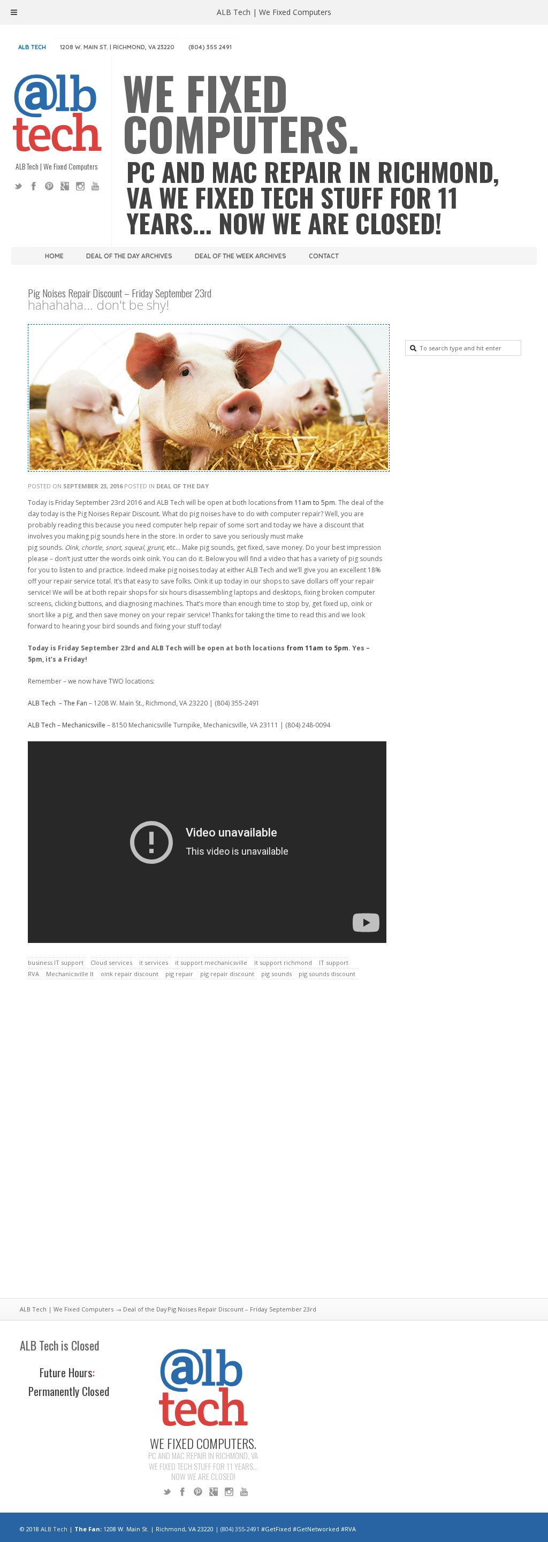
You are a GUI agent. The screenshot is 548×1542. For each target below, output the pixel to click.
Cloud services (111, 962)
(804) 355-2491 (240, 1529)
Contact (324, 256)
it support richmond (283, 962)
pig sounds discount (327, 974)
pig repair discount (227, 974)
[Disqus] (207, 1145)
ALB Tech (32, 47)
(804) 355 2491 (210, 47)
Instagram (80, 186)
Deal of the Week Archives (240, 256)
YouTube (96, 186)
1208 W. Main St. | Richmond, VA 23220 (117, 47)
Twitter (18, 186)
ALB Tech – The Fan (57, 703)
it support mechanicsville (211, 962)
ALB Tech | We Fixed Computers (66, 1309)
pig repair (179, 974)
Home (54, 256)
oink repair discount (129, 974)
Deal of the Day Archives (129, 256)
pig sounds (276, 974)
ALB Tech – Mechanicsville (66, 725)
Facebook (33, 186)
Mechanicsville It (70, 974)
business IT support (55, 962)
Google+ (64, 186)
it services (153, 962)
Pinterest (49, 186)
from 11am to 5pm (305, 502)
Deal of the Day (182, 486)
